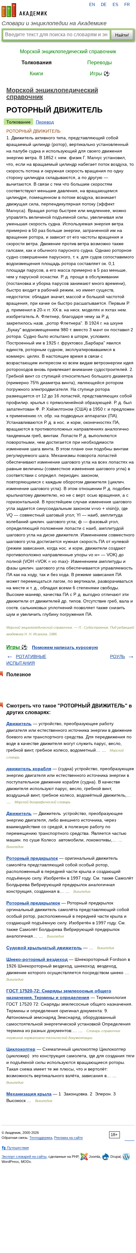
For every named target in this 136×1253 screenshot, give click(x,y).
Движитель (19, 723)
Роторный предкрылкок (33, 902)
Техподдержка (40, 1138)
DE (104, 5)
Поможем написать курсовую (65, 647)
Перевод (45, 121)
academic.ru (24, 10)
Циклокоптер (20, 1049)
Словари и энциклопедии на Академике (54, 23)
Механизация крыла (29, 1093)
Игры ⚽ (100, 73)
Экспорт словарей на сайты (24, 1156)
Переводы (99, 62)
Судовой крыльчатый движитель (44, 947)
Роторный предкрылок (32, 858)
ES (115, 5)
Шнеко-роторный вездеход (37, 959)
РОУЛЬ (117, 656)
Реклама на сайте (68, 1138)
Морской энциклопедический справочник (68, 51)
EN (92, 5)
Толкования (37, 62)
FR (127, 5)
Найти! (122, 35)
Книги (36, 73)
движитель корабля (28, 768)
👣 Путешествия (15, 1148)
